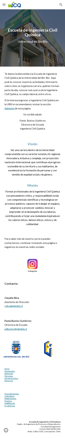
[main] (32, 35)
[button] (4, 4)
